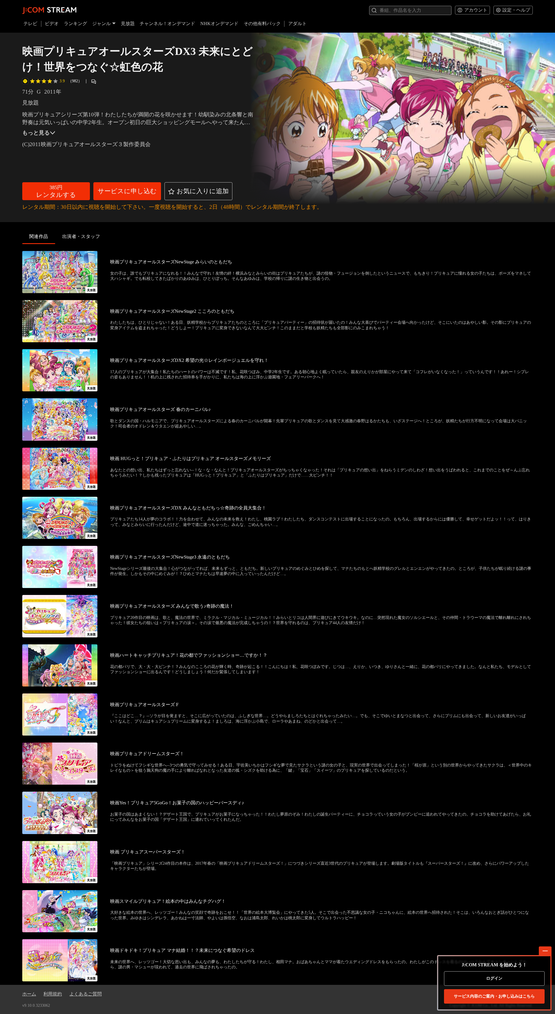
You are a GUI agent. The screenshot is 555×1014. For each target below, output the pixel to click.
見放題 (128, 23)
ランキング (75, 23)
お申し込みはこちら (494, 996)
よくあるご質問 (85, 993)
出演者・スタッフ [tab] (81, 236)
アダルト (297, 23)
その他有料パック (262, 23)
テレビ (30, 23)
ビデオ (52, 23)
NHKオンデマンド (219, 23)
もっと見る (36, 133)
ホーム (29, 993)
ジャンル (101, 23)
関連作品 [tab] (38, 236)
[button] (56, 191)
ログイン (494, 978)
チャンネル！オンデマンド (167, 23)
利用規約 (52, 993)
